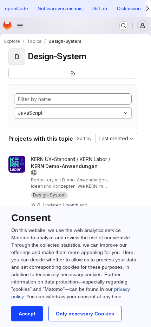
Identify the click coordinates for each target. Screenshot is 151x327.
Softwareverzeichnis (60, 8)
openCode (16, 8)
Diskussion (129, 8)
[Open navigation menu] (20, 25)
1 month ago (75, 205)
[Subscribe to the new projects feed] (72, 73)
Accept (27, 313)
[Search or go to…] (123, 25)
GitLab (99, 8)
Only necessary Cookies (85, 313)
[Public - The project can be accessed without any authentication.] (34, 172)
